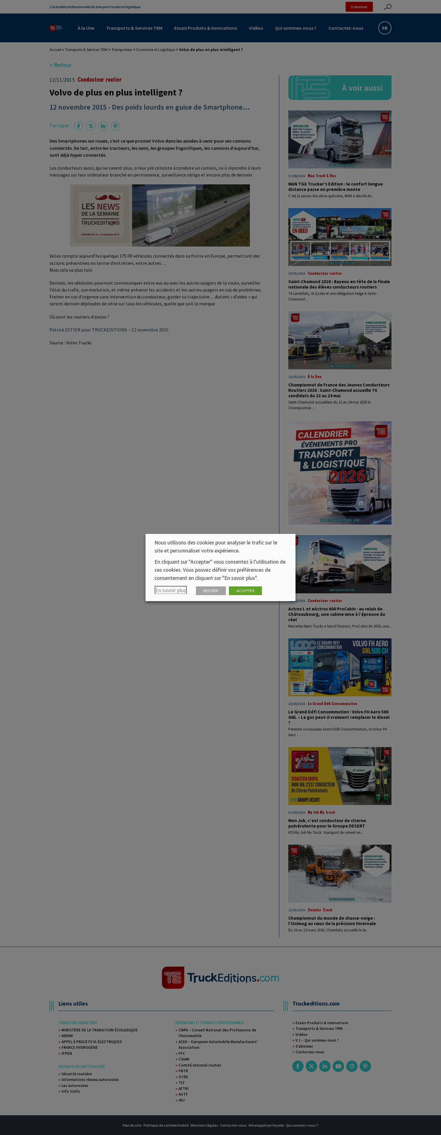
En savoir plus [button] (170, 590)
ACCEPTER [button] (245, 590)
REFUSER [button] (210, 590)
